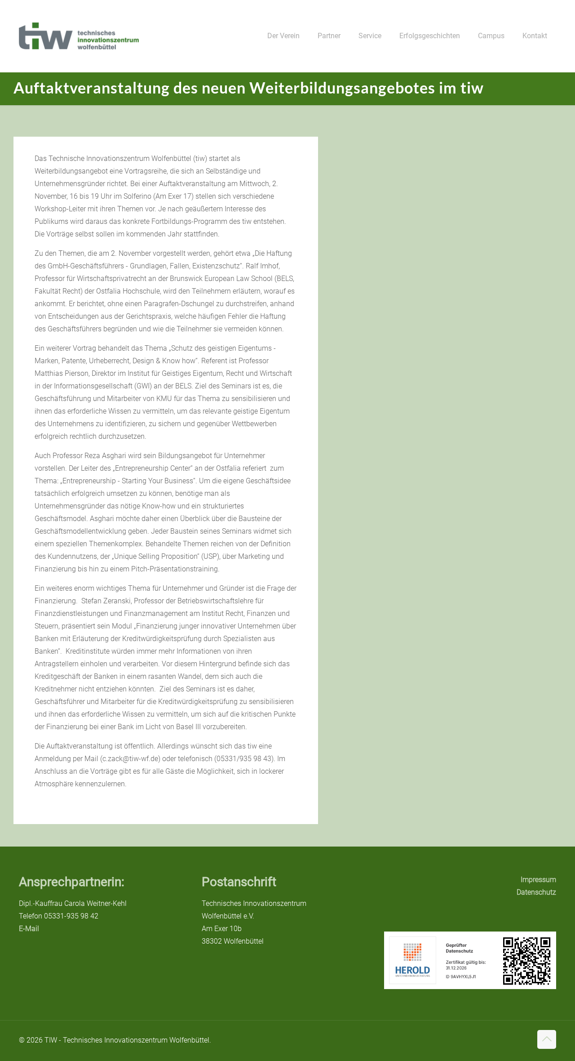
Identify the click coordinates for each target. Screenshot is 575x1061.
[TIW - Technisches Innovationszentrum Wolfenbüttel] (79, 36)
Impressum (538, 879)
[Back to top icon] (546, 1039)
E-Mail (29, 928)
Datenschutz (536, 892)
